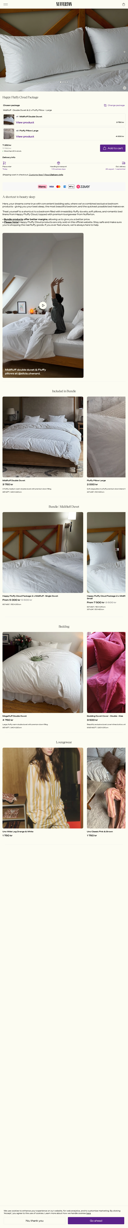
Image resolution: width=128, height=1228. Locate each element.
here (88, 1213)
